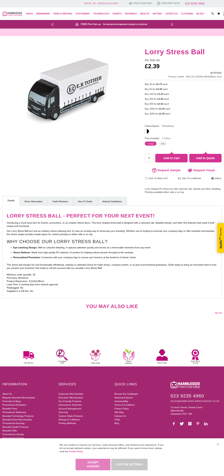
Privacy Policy (121, 408)
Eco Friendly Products (70, 401)
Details (11, 200)
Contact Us (120, 416)
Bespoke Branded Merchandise (18, 397)
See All (218, 313)
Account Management (70, 408)
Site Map (119, 412)
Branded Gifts (9, 430)
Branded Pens (9, 408)
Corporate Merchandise (71, 394)
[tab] (11, 201)
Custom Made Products (71, 416)
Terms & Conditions (124, 405)
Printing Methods (67, 423)
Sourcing (63, 412)
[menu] (115, 14)
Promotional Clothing (13, 438)
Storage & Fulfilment (69, 419)
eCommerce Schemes (70, 405)
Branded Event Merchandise (17, 419)
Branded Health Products (15, 427)
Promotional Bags (11, 401)
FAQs (117, 419)
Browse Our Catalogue (126, 394)
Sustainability (121, 401)
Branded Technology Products (18, 416)
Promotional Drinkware (14, 405)
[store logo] (12, 13)
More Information (33, 201)
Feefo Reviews (60, 201)
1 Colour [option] (150, 144)
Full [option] (162, 144)
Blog (116, 423)
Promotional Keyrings (13, 423)
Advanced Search (123, 397)
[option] (147, 131)
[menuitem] (30, 14)
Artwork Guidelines (112, 201)
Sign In (87, 3)
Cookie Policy (76, 451)
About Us (7, 394)
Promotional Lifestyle (13, 434)
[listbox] (183, 131)
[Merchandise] (53, 24)
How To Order (85, 201)
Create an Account (107, 3)
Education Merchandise (71, 397)
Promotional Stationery (14, 412)
